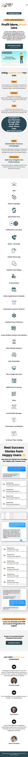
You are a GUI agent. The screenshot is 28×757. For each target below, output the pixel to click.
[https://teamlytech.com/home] (7, 5)
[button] (26, 5)
